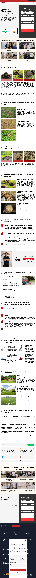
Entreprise (30, 11)
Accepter (18, 570)
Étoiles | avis (13, 32)
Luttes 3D (27, 530)
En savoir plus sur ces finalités (20, 567)
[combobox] (27, 2)
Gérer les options (18, 574)
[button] (25, 540)
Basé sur (5, 32)
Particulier (24, 11)
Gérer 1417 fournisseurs (14, 567)
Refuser (18, 572)
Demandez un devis (29, 259)
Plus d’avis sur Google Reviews (18, 460)
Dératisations (5, 530)
